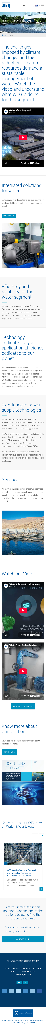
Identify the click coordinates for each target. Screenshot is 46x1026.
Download (8, 752)
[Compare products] (28, 5)
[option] (23, 865)
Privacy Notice (7, 1020)
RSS (41, 1020)
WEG (5, 5)
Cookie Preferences (25, 1013)
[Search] (32, 5)
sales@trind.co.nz (25, 975)
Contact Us (21, 939)
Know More (8, 216)
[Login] (24, 5)
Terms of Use (34, 1020)
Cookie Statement (21, 1020)
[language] (37, 5)
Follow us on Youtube (23, 706)
